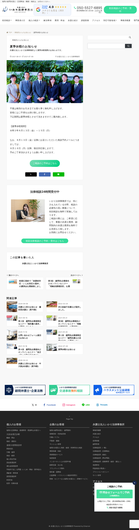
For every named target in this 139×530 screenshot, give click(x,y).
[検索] (128, 46)
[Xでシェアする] (31, 174)
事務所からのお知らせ (20, 40)
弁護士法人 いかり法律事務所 (68, 57)
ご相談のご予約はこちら (45, 163)
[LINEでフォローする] (86, 405)
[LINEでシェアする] (58, 174)
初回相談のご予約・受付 (120, 10)
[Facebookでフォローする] (49, 405)
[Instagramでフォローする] (69, 405)
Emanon (87, 526)
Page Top (69, 419)
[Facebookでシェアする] (45, 174)
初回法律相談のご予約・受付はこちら (45, 240)
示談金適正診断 (13, 434)
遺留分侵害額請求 (14, 445)
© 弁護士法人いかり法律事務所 (61, 526)
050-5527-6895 (89, 8)
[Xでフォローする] (34, 405)
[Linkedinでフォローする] (102, 405)
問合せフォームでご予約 (116, 494)
